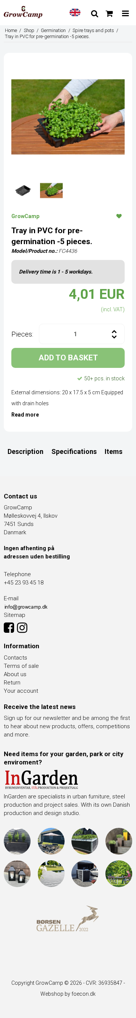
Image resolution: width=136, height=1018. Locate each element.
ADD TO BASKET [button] (68, 357)
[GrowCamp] (23, 12)
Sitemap (14, 615)
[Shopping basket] (109, 13)
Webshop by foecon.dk (68, 994)
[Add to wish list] (119, 215)
